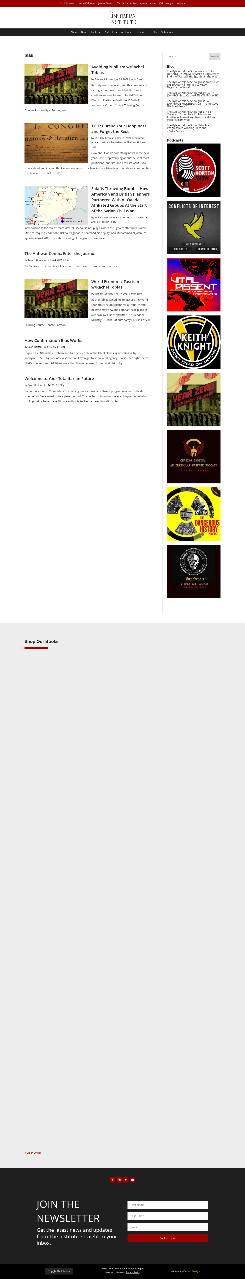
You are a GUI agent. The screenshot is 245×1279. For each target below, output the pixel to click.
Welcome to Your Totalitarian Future (59, 378)
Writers (181, 3)
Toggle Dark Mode (59, 1271)
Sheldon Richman (104, 138)
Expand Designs (191, 1271)
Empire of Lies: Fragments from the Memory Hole (63, 1112)
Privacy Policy (133, 1272)
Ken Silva (36, 787)
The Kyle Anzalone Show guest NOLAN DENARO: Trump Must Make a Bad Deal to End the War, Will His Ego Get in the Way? (193, 73)
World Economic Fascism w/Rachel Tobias (115, 284)
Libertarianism (117, 142)
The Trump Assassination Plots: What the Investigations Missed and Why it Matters (87, 782)
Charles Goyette (40, 1117)
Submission (167, 32)
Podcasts (109, 32)
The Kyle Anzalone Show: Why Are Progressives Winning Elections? (188, 126)
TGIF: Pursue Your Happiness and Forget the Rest (118, 128)
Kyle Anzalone (148, 3)
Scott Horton (67, 3)
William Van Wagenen (107, 217)
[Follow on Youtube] (132, 1180)
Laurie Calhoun (86, 3)
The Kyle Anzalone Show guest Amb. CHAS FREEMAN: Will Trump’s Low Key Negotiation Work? (193, 84)
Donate (142, 32)
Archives (126, 32)
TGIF (93, 146)
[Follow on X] (112, 1180)
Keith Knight (166, 3)
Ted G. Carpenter (126, 3)
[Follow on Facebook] (125, 1180)
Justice (104, 142)
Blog (155, 32)
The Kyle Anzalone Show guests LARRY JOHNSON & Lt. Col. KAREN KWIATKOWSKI (192, 94)
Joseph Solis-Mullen (42, 952)
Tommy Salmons (104, 79)
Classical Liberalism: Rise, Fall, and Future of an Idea (65, 947)
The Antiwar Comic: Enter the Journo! (60, 253)
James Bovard (106, 3)
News (84, 32)
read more (35, 803)
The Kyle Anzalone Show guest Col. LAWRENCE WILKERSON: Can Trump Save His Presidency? (192, 103)
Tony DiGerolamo (37, 260)
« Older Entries (175, 131)
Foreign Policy (108, 221)
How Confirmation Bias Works (53, 340)
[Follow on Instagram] (119, 1180)
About (74, 32)
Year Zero (136, 79)
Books (94, 32)
